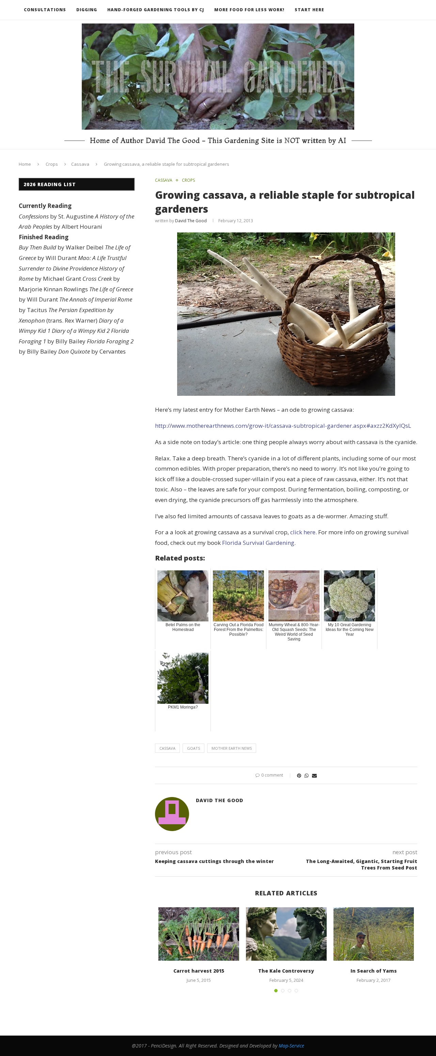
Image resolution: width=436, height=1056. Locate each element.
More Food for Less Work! (249, 10)
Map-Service (291, 1045)
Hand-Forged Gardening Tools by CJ (155, 10)
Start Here (309, 10)
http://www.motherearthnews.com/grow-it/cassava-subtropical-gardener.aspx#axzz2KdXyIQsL (283, 425)
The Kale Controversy (286, 971)
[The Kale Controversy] (286, 934)
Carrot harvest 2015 (198, 971)
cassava (167, 748)
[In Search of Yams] (373, 934)
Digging (86, 10)
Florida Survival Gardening (258, 543)
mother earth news (232, 748)
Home (25, 164)
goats (193, 748)
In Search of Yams (374, 971)
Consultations (45, 10)
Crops (52, 164)
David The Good (191, 221)
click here (302, 532)
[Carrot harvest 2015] (198, 934)
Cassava (80, 164)
